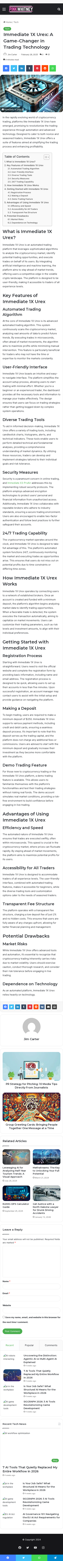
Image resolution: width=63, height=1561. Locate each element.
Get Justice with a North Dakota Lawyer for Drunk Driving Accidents (45, 1209)
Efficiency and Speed (21, 206)
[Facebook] (5, 1006)
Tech (16, 22)
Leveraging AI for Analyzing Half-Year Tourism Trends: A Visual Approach (14, 1172)
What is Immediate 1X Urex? (20, 161)
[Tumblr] (23, 1006)
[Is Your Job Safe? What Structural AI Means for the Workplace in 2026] (12, 1391)
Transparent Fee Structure (24, 212)
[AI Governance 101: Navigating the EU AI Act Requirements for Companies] (11, 1519)
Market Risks (17, 219)
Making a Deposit (20, 195)
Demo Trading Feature (22, 199)
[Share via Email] (48, 1006)
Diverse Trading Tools (22, 175)
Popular (29, 1345)
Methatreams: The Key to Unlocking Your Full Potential (46, 1170)
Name (6, 1281)
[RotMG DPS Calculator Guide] (16, 1193)
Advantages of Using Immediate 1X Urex (28, 202)
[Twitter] (11, 1006)
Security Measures (20, 178)
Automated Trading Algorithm (25, 168)
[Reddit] (36, 1006)
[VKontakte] (42, 1006)
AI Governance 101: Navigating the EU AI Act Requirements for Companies (41, 1517)
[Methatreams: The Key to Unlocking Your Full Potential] (46, 1157)
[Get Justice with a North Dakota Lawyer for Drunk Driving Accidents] (46, 1193)
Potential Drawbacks (18, 216)
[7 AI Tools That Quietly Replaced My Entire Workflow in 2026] (12, 1375)
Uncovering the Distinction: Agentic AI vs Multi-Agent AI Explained (40, 1359)
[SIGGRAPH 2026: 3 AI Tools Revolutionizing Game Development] (12, 1406)
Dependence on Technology (24, 222)
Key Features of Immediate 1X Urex (25, 165)
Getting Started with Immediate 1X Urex (27, 189)
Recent (10, 1345)
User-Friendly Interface (22, 172)
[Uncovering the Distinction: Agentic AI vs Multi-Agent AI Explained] (12, 1360)
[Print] (54, 1006)
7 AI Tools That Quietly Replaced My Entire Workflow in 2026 (41, 1374)
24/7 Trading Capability (23, 182)
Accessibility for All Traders (25, 209)
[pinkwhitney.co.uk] (21, 9)
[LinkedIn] (17, 1006)
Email (6, 1293)
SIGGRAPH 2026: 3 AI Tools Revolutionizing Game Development (39, 1405)
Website (7, 1305)
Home (8, 22)
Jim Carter (31, 1039)
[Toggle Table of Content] (45, 157)
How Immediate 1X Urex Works (23, 185)
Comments (51, 1345)
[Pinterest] (29, 1006)
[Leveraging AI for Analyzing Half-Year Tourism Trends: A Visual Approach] (16, 1157)
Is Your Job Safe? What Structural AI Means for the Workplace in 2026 (40, 1389)
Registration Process (21, 192)
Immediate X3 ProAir (19, 482)
